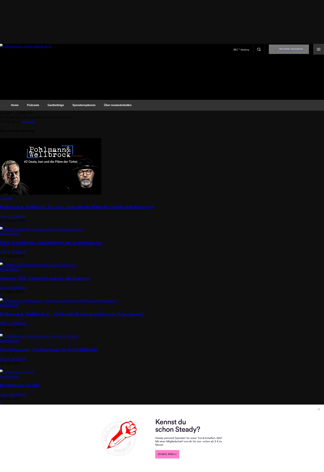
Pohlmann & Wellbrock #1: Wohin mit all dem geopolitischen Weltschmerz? (72, 313)
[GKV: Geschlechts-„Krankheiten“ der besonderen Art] (41, 229)
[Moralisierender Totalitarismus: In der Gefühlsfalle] (39, 336)
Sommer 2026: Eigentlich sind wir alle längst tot (45, 278)
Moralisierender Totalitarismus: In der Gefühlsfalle (48, 349)
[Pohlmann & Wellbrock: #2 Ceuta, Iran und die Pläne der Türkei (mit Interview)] (50, 193)
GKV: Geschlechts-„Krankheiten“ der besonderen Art (51, 242)
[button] (258, 49)
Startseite (28, 121)
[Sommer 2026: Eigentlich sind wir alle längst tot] (37, 265)
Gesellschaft (9, 305)
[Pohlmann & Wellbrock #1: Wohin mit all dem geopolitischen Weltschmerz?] (58, 300)
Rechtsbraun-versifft (19, 385)
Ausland (6, 198)
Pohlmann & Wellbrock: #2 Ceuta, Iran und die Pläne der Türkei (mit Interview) (76, 206)
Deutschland (9, 233)
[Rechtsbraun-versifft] (16, 372)
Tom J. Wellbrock (13, 216)
